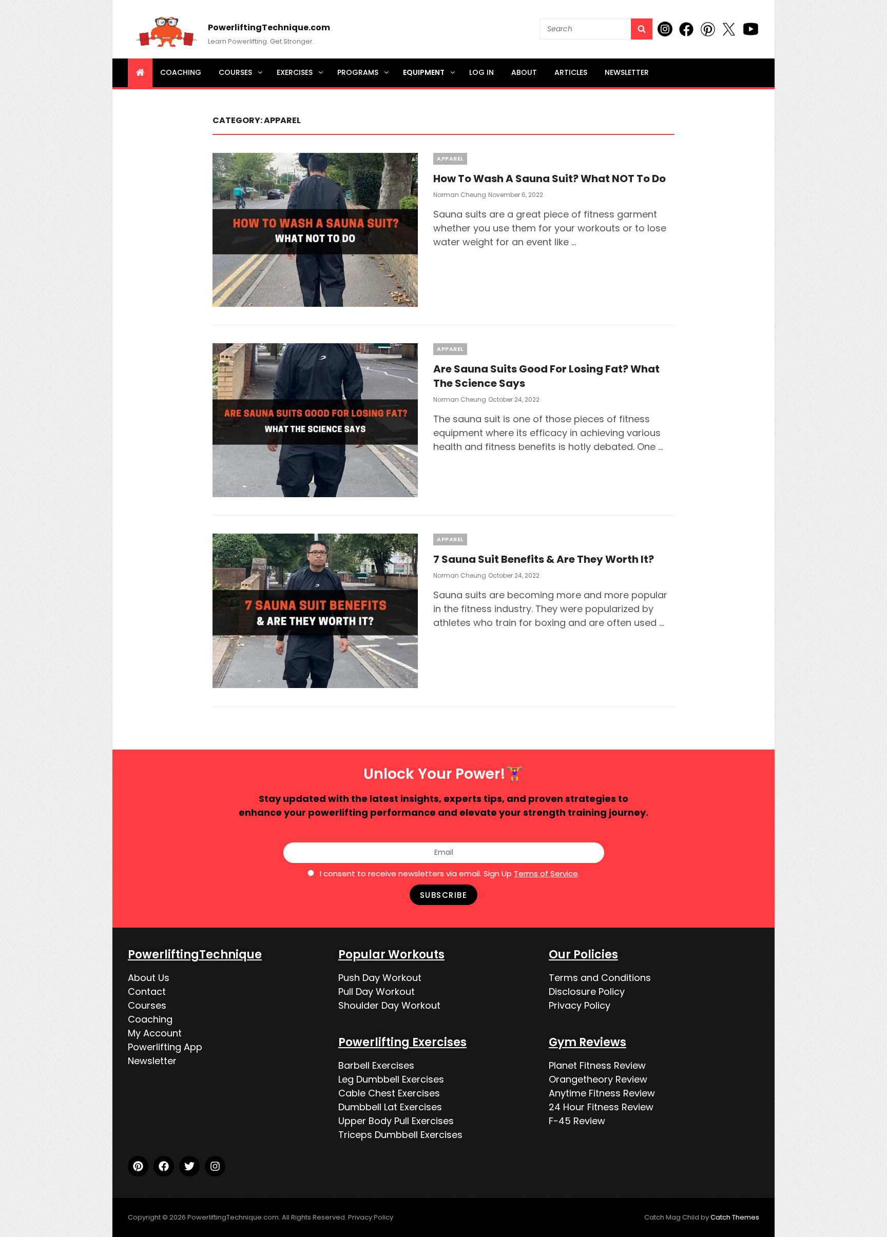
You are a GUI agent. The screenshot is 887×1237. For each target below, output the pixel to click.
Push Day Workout (379, 977)
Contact (147, 991)
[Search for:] (595, 28)
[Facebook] (163, 1166)
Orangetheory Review (598, 1079)
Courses (235, 72)
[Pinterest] (138, 1166)
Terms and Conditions (600, 977)
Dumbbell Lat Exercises (390, 1107)
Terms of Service (546, 873)
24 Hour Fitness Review (601, 1107)
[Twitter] (189, 1166)
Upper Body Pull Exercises (396, 1120)
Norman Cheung (459, 194)
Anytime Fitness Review (602, 1093)
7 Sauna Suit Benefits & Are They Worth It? (543, 559)
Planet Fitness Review (597, 1065)
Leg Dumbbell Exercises (391, 1079)
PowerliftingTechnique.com (269, 27)
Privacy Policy (579, 1005)
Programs (357, 72)
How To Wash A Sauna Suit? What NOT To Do (549, 178)
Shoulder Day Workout (389, 1005)
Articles (570, 72)
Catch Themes (734, 1217)
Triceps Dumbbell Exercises (400, 1134)
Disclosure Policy (587, 991)
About (524, 72)
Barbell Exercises (376, 1065)
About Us (148, 977)
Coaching (180, 72)
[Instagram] (215, 1166)
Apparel (450, 158)
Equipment (424, 72)
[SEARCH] (641, 29)
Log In (481, 72)
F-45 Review (577, 1120)
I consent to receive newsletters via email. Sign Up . (450, 873)
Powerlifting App (165, 1046)
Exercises (295, 72)
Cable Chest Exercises (389, 1093)
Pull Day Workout (376, 991)
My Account (155, 1033)
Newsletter (627, 72)
